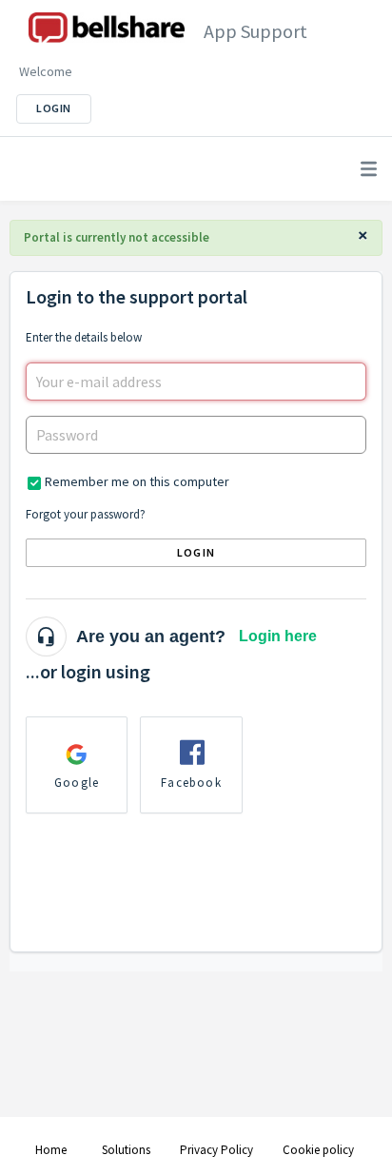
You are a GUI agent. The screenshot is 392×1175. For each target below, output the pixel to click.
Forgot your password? (86, 514)
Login (196, 552)
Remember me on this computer (137, 481)
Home (51, 1150)
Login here (278, 636)
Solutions (126, 1150)
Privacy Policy (216, 1150)
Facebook (191, 782)
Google (76, 782)
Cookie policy (318, 1150)
